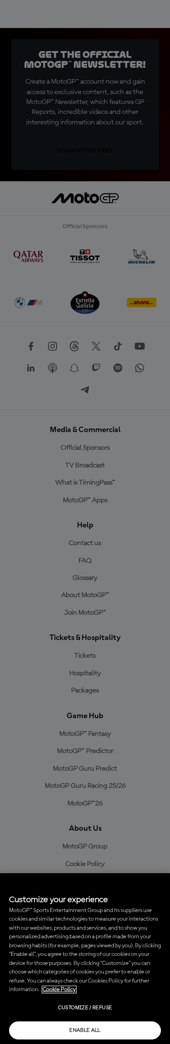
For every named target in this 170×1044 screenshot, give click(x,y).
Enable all (85, 1030)
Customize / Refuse (85, 1008)
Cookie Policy (59, 989)
